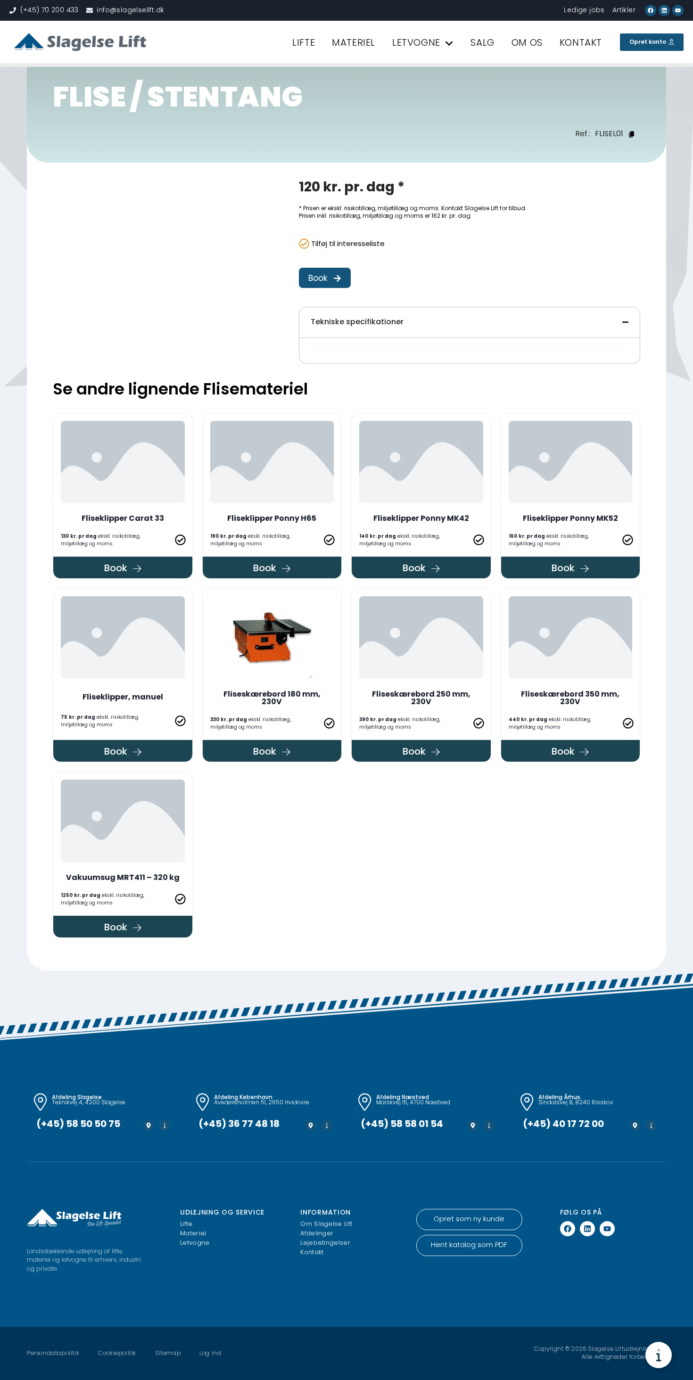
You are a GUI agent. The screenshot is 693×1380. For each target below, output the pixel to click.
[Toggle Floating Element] (658, 1355)
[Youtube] (678, 10)
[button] (325, 278)
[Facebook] (650, 10)
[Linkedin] (664, 10)
